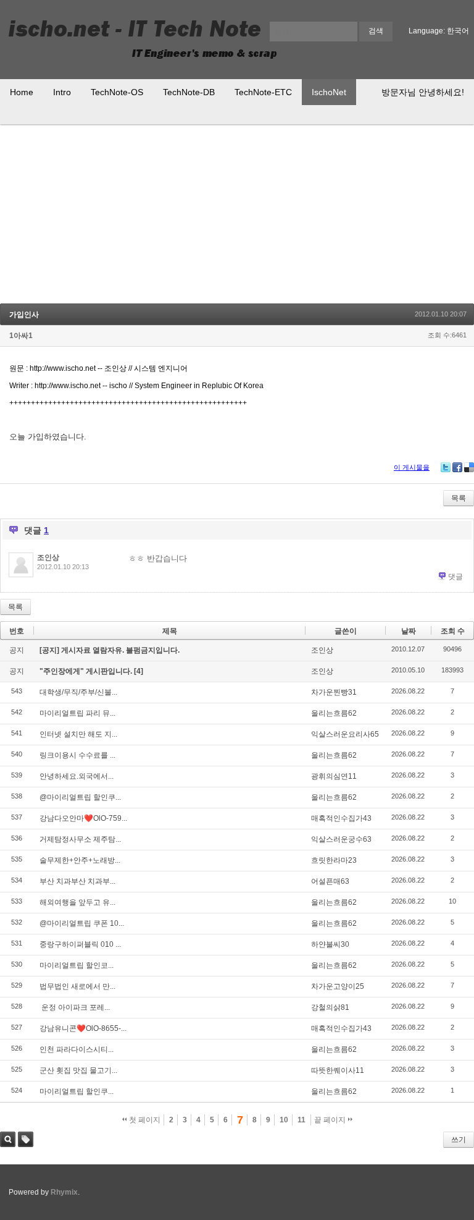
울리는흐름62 (334, 713)
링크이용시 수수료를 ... (77, 755)
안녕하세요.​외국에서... (77, 776)
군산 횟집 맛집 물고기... (78, 1070)
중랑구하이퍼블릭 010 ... (80, 944)
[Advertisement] (237, 216)
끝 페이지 (330, 1120)
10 (284, 1120)
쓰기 (458, 1139)
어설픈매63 (330, 881)
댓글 (455, 576)
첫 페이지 (143, 1120)
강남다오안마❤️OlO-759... (83, 818)
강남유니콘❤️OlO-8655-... (83, 1028)
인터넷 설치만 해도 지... (78, 734)
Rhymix (64, 1192)
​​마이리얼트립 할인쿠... (77, 1091)
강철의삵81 (330, 1007)
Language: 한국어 (439, 31)
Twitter (446, 467)
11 (301, 1120)
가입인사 (24, 314)
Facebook (457, 467)
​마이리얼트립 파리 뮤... (77, 713)
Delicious (469, 467)
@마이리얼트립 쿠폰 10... (82, 923)
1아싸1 (21, 335)
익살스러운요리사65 (345, 734)
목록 (458, 498)
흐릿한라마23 (334, 860)
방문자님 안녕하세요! (422, 92)
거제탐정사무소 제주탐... (80, 839)
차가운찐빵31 (334, 692)
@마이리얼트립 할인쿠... (80, 797)
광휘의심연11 (334, 776)
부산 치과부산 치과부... (77, 881)
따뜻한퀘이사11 (337, 1070)
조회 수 (453, 631)
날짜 (408, 631)
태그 (25, 1139)
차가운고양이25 (337, 986)
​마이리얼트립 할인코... (77, 965)
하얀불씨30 (330, 944)
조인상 (48, 557)
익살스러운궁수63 (341, 839)
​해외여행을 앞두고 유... (77, 902)
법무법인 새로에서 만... (77, 986)
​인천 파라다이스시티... (77, 1049)
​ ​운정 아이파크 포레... (75, 1007)
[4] (138, 671)
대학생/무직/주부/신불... (78, 692)
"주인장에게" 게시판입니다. (87, 671)
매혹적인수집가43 (341, 818)
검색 (7, 1139)
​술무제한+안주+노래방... (80, 860)
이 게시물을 (412, 467)
